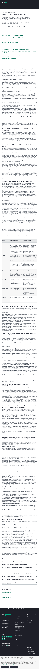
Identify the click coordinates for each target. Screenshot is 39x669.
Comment (5, 620)
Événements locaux (30, 620)
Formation (29, 630)
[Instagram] (7, 636)
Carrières (16, 620)
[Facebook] (11, 636)
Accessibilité (17, 618)
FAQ (2, 60)
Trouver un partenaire (30, 651)
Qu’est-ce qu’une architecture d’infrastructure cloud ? (12, 44)
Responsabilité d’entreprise (19, 622)
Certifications (29, 649)
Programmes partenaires (31, 653)
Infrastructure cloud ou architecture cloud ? (10, 42)
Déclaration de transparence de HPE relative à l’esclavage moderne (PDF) (19, 627)
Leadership (17, 633)
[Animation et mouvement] (7, 645)
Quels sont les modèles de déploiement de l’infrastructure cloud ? (14, 37)
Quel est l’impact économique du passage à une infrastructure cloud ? (15, 49)
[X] (4, 636)
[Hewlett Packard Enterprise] (4, 2)
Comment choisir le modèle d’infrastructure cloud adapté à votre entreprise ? (16, 47)
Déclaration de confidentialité (9, 664)
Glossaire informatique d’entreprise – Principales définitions (15, 608)
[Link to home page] (2, 608)
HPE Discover (29, 618)
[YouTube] (2, 639)
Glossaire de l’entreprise (31, 635)
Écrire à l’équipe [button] (5, 626)
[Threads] (9, 636)
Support (5, 623)
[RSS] (4, 639)
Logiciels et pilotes (18, 649)
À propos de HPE (17, 616)
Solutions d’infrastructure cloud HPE (9, 58)
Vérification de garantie (19, 651)
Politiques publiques (18, 635)
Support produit (17, 647)
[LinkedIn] (2, 636)
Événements (29, 616)
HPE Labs (16, 624)
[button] (34, 2)
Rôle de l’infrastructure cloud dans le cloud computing (12, 35)
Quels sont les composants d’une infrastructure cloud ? (12, 33)
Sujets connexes (5, 63)
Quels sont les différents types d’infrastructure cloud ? (12, 40)
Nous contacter (29, 628)
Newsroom (29, 622)
